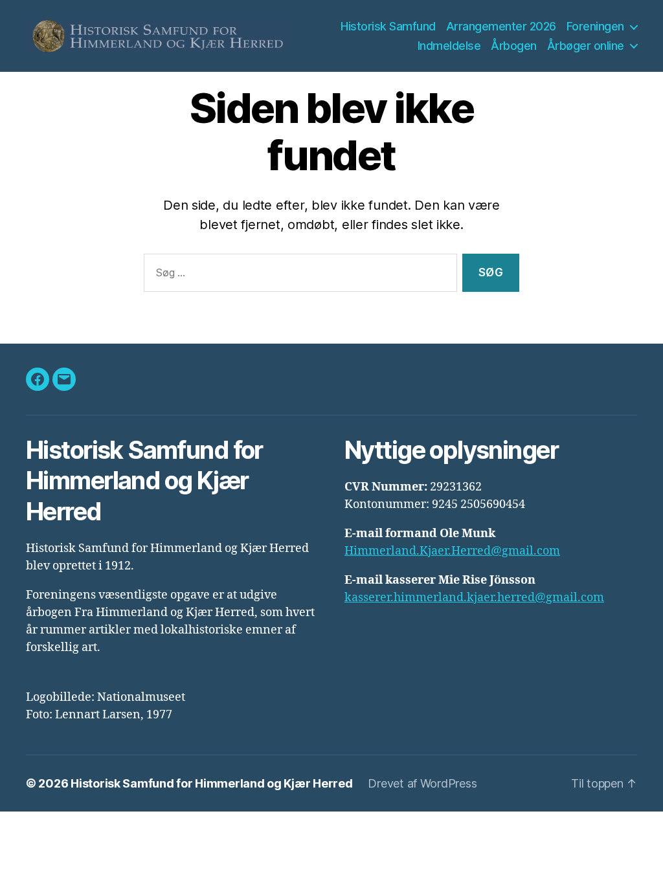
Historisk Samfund (388, 26)
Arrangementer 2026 (501, 26)
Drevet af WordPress (422, 783)
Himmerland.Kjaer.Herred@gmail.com (452, 551)
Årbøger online (585, 45)
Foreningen (595, 26)
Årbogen (514, 45)
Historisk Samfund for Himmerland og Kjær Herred (211, 783)
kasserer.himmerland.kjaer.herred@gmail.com (474, 597)
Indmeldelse (449, 45)
